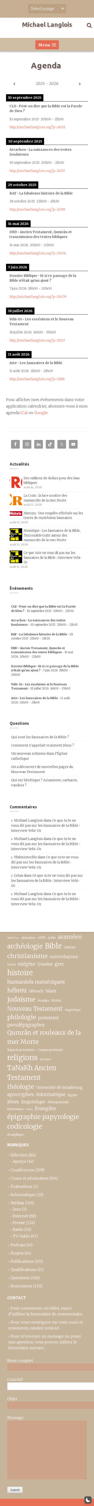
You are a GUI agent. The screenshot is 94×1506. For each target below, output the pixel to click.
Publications (22, 1261)
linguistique (33, 1101)
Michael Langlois (47, 24)
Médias (17, 1202)
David (11, 964)
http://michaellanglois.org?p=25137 (37, 340)
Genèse (45, 964)
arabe (51, 938)
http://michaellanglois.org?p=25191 (37, 379)
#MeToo (13, 937)
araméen (70, 936)
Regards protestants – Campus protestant (35, 1050)
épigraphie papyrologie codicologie (43, 1121)
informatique (51, 1094)
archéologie (25, 946)
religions (22, 1057)
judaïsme (21, 999)
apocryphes (20, 1094)
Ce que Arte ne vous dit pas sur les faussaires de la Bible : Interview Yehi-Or (53, 557)
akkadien (28, 938)
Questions (20, 1277)
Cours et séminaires (29, 1178)
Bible (53, 946)
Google (41, 412)
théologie (20, 1086)
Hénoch (36, 991)
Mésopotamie (58, 1102)
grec (59, 964)
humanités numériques (36, 982)
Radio (18, 1229)
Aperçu (19, 1161)
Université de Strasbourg (59, 1087)
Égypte (72, 1095)
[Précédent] (14, 84)
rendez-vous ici (44, 1328)
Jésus (13, 1101)
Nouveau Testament (35, 1008)
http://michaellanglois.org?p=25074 (37, 253)
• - (42, 652)
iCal (23, 412)
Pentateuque (15, 1109)
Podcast (18, 1244)
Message (15, 1417)
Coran (29, 1109)
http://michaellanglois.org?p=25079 (37, 297)
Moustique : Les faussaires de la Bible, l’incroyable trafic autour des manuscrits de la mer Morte (52, 535)
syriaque (45, 1059)
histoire (20, 972)
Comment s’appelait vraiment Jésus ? (42, 745)
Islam (51, 991)
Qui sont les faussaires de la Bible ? (40, 737)
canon (69, 947)
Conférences (22, 1170)
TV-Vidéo (21, 1236)
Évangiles (45, 1108)
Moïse (56, 1000)
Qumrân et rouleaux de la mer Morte (44, 1037)
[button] (88, 1500)
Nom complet (20, 1360)
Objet (12, 1398)
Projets (17, 1253)
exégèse (26, 964)
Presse (19, 1222)
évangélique (15, 1134)
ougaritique (73, 1009)
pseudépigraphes (26, 1025)
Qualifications (23, 1269)
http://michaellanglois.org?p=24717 (37, 171)
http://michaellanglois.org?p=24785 (37, 210)
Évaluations (21, 1186)
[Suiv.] (80, 84)
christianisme (27, 956)
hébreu (17, 990)
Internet (20, 1215)
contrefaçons (64, 956)
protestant (48, 1017)
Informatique (23, 1194)
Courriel (15, 1379)
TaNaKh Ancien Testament (31, 1073)
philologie (21, 1017)
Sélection (19, 1155)
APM (41, 938)
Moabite (43, 1000)
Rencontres (21, 1286)
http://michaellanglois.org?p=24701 (37, 127)
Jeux (17, 1209)
